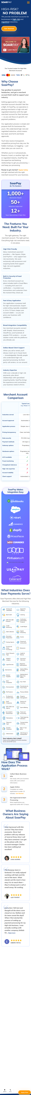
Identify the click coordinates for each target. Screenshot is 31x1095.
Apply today (23, 170)
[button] (28, 3)
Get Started (9, 29)
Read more (11, 933)
